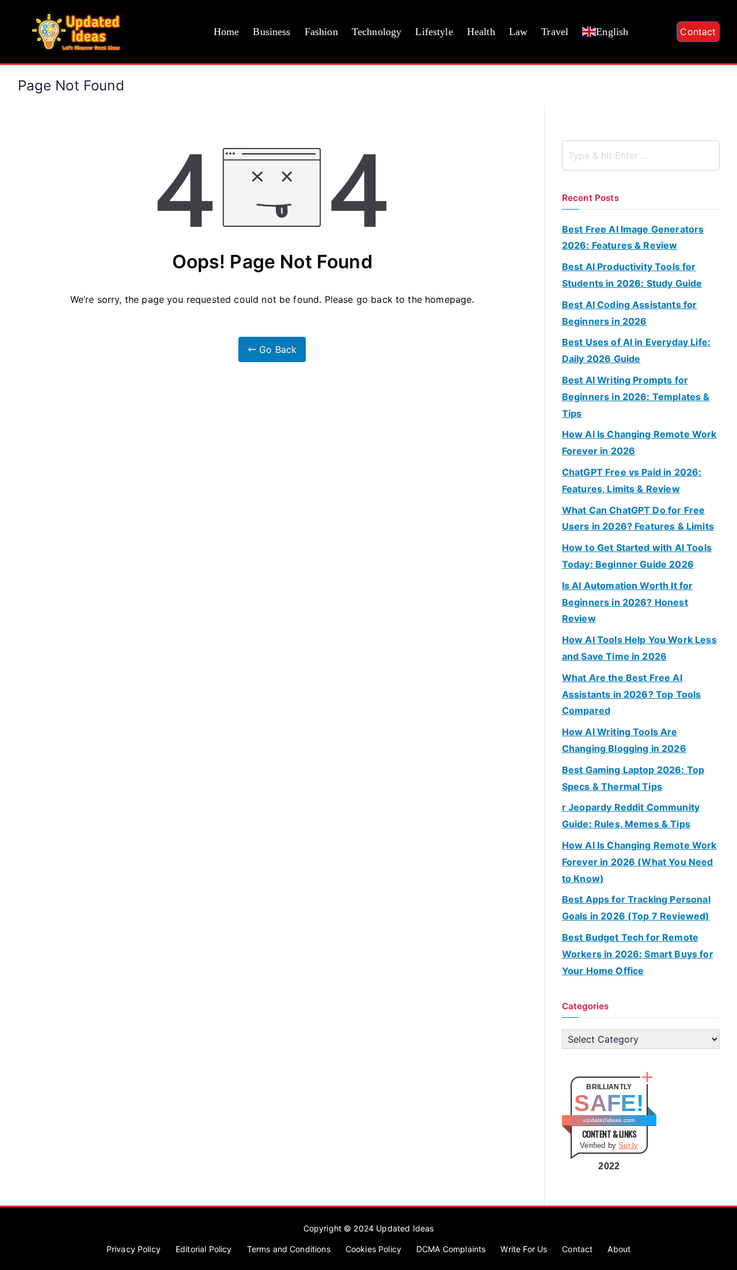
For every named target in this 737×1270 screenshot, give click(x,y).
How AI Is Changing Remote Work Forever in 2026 (639, 442)
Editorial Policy (204, 1249)
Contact (698, 31)
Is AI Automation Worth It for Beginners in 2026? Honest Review (627, 602)
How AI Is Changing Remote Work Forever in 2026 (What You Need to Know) (639, 861)
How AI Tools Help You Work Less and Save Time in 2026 (639, 648)
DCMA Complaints (450, 1249)
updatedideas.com (609, 1120)
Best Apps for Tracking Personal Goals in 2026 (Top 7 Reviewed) (636, 907)
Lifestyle (434, 31)
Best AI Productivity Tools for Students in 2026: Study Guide (632, 275)
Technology (377, 31)
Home (227, 31)
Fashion (321, 31)
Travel (554, 31)
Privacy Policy (134, 1249)
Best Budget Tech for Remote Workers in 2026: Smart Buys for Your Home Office (637, 953)
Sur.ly (628, 1145)
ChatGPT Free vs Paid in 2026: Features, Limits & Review (632, 480)
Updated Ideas (405, 1228)
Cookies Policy (373, 1249)
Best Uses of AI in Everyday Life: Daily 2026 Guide (636, 350)
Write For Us (523, 1249)
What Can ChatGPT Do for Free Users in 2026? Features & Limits (638, 518)
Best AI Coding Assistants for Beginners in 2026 (629, 313)
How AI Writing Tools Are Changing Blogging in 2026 (624, 740)
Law (518, 31)
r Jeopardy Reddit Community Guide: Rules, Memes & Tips (631, 815)
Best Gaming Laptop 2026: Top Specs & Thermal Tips (633, 778)
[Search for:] (641, 155)
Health (481, 31)
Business (271, 31)
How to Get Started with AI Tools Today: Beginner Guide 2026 (637, 556)
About (618, 1249)
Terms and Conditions (288, 1249)
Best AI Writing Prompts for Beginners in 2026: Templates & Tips (636, 396)
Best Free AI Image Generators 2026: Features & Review (633, 237)
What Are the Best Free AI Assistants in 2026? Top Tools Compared (631, 694)
